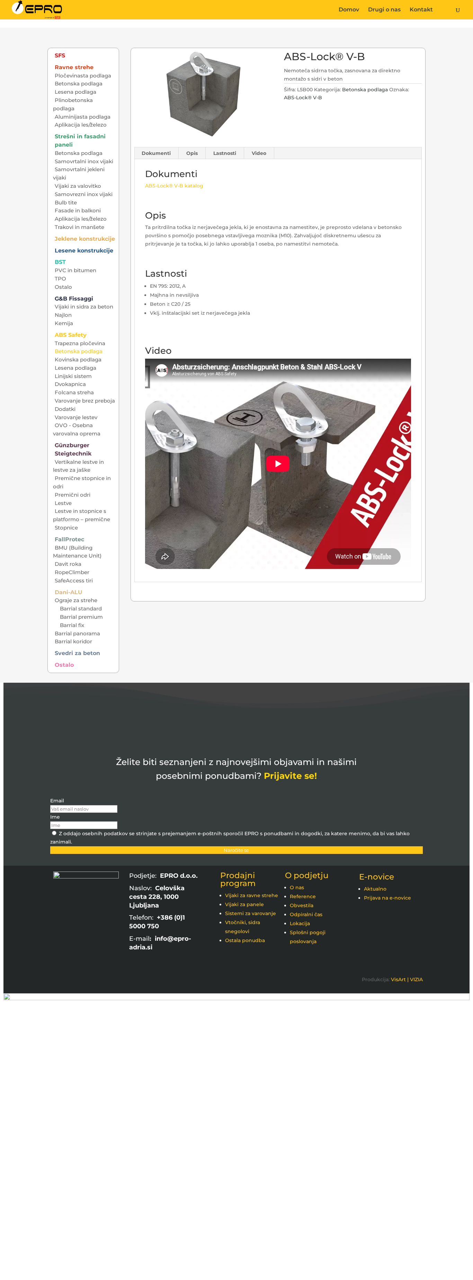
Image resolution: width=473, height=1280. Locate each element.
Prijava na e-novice (387, 898)
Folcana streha (74, 392)
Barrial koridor (73, 641)
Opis (192, 153)
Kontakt (421, 10)
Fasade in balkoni (78, 210)
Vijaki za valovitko (78, 186)
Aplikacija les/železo (81, 124)
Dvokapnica (70, 384)
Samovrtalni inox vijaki (84, 161)
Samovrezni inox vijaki (84, 194)
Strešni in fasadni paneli (80, 140)
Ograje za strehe (76, 600)
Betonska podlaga (365, 89)
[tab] (156, 153)
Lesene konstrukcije (84, 250)
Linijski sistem (73, 376)
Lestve (63, 503)
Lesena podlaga (75, 92)
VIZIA (416, 979)
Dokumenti (156, 153)
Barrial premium (81, 617)
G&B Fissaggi (74, 298)
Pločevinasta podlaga (83, 75)
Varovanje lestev (76, 417)
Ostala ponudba (245, 940)
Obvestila (301, 905)
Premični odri (72, 494)
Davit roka (68, 564)
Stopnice (66, 527)
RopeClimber (72, 572)
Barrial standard (81, 608)
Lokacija (300, 923)
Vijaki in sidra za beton (84, 306)
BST (60, 262)
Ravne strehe (74, 67)
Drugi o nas (384, 10)
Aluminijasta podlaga (82, 116)
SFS (60, 55)
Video (259, 153)
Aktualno (375, 889)
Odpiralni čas (306, 914)
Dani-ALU (68, 592)
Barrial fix (72, 625)
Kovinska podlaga (78, 359)
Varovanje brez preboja (85, 400)
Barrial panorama (77, 633)
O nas (297, 887)
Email (57, 801)
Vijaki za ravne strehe (251, 895)
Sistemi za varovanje (250, 913)
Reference (303, 896)
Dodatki (65, 409)
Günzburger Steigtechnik (73, 449)
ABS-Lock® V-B (303, 97)
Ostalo (63, 287)
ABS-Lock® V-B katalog (174, 186)
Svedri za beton (77, 653)
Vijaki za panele (244, 904)
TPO (60, 278)
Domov (349, 10)
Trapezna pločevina (80, 343)
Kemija (64, 323)
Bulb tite (66, 202)
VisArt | (400, 979)
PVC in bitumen (75, 270)
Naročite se (236, 850)
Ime (55, 817)
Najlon (63, 315)
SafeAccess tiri (74, 580)
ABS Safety (71, 335)
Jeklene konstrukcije (85, 239)
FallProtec (69, 539)
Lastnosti (224, 153)
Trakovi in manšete (79, 227)
